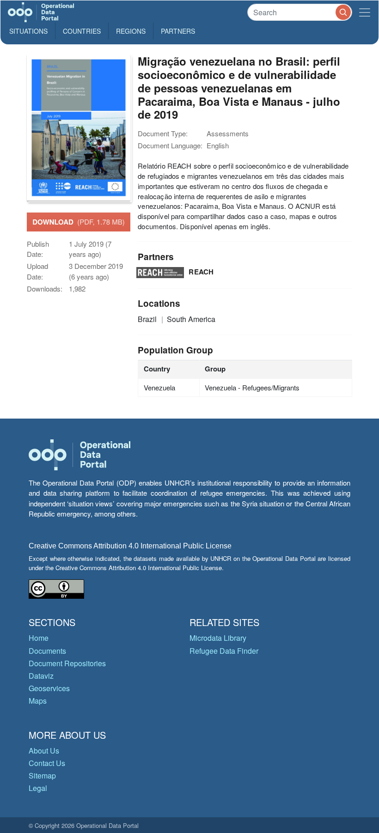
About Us (44, 750)
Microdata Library (218, 637)
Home (39, 637)
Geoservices (49, 688)
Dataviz (41, 675)
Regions (131, 31)
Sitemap (42, 775)
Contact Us (47, 763)
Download (78, 222)
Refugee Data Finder (224, 650)
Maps (38, 700)
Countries (82, 31)
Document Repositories (67, 663)
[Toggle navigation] (364, 12)
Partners (178, 31)
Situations (28, 31)
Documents (47, 650)
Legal (38, 788)
